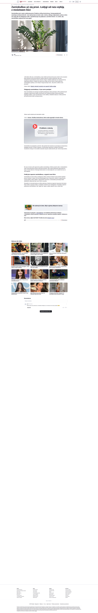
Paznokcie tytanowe (68, 590)
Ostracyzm (66, 595)
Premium (51, 1)
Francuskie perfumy (19, 589)
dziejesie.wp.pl (50, 217)
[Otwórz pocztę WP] (70, 1)
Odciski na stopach (19, 597)
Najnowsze (30, 1)
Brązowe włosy (51, 594)
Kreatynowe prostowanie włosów (21, 590)
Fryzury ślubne (35, 590)
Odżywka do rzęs (51, 589)
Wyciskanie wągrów (52, 595)
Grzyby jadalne (67, 596)
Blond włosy (18, 594)
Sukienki (66, 597)
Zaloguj (77, 1)
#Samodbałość (39, 212)
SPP (14, 54)
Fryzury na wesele (67, 589)
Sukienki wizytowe (35, 596)
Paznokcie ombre (19, 595)
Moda (56, 1)
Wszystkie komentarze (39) (45, 311)
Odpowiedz (29, 307)
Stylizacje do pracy (35, 595)
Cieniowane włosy (51, 590)
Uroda (61, 1)
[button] (73, 1)
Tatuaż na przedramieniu (52, 597)
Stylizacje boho (35, 597)
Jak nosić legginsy (35, 594)
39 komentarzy (59, 54)
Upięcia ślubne (67, 594)
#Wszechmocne (46, 1)
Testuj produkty (37, 1)
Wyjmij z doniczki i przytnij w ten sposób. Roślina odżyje (43, 86)
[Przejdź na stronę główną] (18, 2)
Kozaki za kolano (35, 589)
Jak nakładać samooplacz (20, 596)
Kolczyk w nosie (51, 596)
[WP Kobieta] (24, 1)
